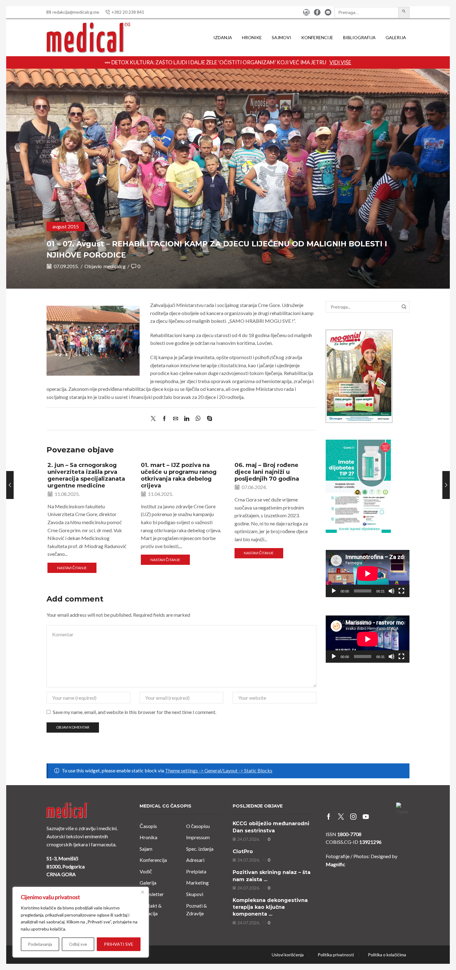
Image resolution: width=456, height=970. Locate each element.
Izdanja (222, 37)
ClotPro (243, 851)
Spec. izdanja (199, 849)
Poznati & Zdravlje (196, 910)
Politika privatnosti (336, 955)
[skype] (208, 419)
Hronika (148, 837)
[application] (367, 573)
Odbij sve (78, 944)
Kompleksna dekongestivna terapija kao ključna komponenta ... (270, 907)
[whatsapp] (198, 419)
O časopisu (198, 826)
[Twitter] (155, 419)
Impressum (198, 837)
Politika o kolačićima (387, 955)
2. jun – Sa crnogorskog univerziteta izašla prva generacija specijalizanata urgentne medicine (86, 475)
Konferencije (317, 37)
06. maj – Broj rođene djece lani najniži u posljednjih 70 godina (267, 471)
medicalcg (115, 266)
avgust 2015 (65, 226)
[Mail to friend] (175, 419)
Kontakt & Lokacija (151, 910)
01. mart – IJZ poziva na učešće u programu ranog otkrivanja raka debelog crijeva (179, 475)
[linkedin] (186, 419)
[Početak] (334, 591)
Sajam (146, 849)
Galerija (396, 37)
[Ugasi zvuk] (391, 591)
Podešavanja (40, 944)
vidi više (340, 62)
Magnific (335, 864)
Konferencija (153, 860)
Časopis (148, 826)
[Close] (142, 892)
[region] (80, 922)
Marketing (197, 882)
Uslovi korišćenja (288, 955)
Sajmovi (281, 37)
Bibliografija (359, 37)
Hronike (252, 37)
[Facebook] (317, 12)
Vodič (146, 871)
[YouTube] (328, 12)
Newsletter (152, 894)
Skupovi (194, 894)
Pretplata (196, 871)
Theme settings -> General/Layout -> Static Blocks (218, 770)
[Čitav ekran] (401, 591)
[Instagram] (306, 12)
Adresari (195, 860)
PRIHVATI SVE (118, 944)
